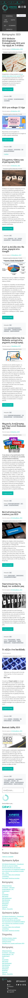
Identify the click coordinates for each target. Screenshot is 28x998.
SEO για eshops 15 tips (13, 107)
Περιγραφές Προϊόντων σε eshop (10, 878)
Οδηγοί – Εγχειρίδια (7, 909)
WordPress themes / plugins (9, 938)
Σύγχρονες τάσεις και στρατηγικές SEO (13, 160)
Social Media (5, 894)
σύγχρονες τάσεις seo (16, 240)
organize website (12, 641)
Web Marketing (6, 900)
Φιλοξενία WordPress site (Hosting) (11, 867)
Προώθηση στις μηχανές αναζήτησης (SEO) (13, 943)
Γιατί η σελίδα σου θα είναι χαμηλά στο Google (13, 249)
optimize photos (19, 575)
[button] (22, 2)
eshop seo (10, 149)
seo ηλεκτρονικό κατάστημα (13, 150)
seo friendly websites (18, 417)
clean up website (11, 639)
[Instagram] (21, 7)
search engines (7, 329)
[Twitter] (24, 7)
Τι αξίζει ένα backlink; (13, 649)
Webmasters (5, 903)
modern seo (10, 238)
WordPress (9, 16)
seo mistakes (7, 780)
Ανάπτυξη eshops (6, 941)
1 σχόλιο (6, 154)
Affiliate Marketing (7, 886)
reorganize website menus (17, 642)
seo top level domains (13, 505)
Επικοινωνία (17, 3)
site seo (12, 782)
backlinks (10, 719)
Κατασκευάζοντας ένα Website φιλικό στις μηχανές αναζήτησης (13, 340)
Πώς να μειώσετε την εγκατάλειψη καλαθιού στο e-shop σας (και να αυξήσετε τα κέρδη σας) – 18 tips (13, 871)
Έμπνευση (4, 907)
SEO (5, 25)
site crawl (13, 780)
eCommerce (12, 25)
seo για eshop (17, 149)
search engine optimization (13, 503)
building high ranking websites (14, 415)
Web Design (6, 20)
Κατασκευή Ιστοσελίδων (8, 940)
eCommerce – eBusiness (8, 887)
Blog (11, 3)
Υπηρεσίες (4, 3)
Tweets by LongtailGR (7, 856)
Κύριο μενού (22, 15)
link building (16, 719)
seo (15, 238)
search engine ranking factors (14, 328)
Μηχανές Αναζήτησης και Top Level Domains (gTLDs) (14, 426)
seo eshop (10, 99)
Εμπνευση (9, 29)
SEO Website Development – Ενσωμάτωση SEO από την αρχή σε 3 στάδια (13, 42)
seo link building (16, 720)
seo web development (18, 99)
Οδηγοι (13, 20)
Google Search (6, 891)
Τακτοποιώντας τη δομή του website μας (13, 585)
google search (11, 779)
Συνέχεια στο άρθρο (7, 89)
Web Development (7, 898)
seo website (6, 100)
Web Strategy (5, 902)
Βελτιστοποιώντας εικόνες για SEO (11, 513)
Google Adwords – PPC (8, 889)
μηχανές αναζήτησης (14, 331)
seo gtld (6, 505)
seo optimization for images (10, 577)
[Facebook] (19, 7)
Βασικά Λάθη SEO (11, 727)
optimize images (11, 575)
